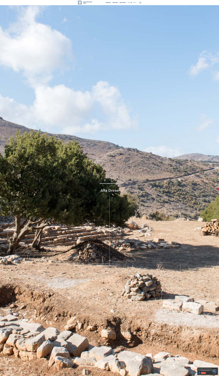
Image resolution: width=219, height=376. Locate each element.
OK (199, 372)
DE (134, 2)
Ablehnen (203, 372)
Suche (129, 2)
